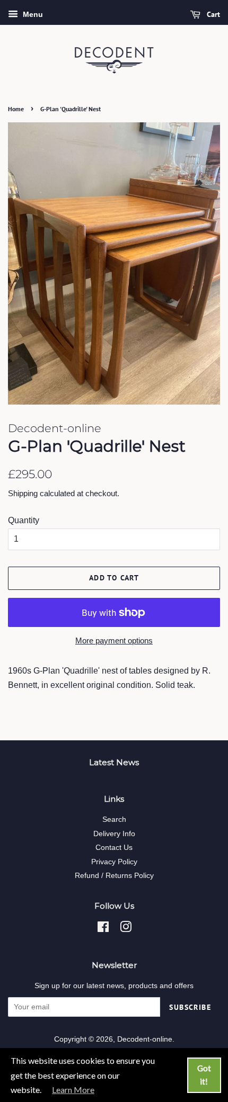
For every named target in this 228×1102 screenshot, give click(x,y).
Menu (32, 14)
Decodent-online (144, 1039)
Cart (212, 14)
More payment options (114, 640)
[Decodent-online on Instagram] (125, 929)
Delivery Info (114, 834)
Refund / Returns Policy (114, 876)
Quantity (23, 520)
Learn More (73, 1090)
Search (114, 819)
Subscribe (190, 1007)
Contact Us (114, 848)
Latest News (114, 762)
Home (16, 109)
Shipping (23, 493)
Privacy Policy (114, 862)
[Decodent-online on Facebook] (103, 929)
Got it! (204, 1075)
